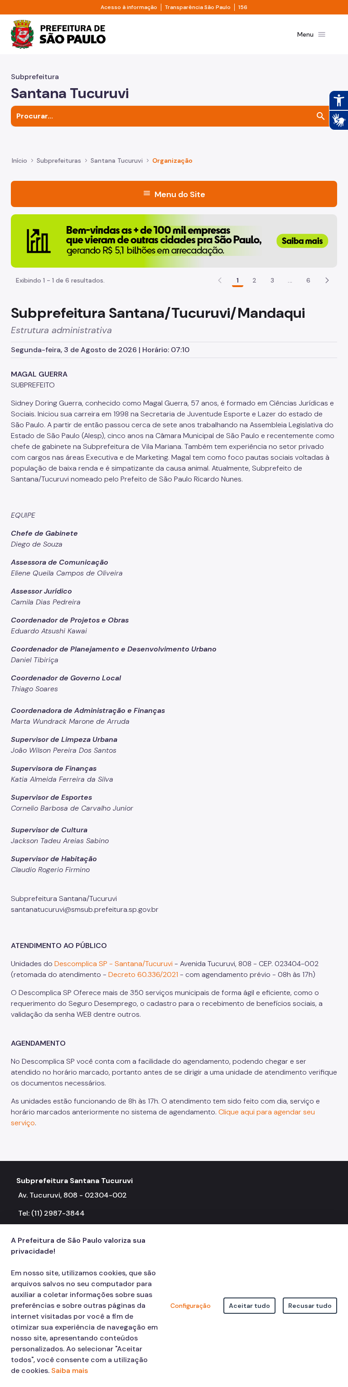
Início (19, 160)
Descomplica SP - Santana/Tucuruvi (113, 963)
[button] (327, 280)
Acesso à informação (129, 7)
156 (242, 7)
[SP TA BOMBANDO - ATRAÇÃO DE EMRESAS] (174, 240)
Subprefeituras (59, 160)
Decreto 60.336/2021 (143, 974)
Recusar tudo (310, 1306)
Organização (172, 160)
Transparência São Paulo (198, 7)
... (290, 280)
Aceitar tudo (249, 1306)
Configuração (190, 1306)
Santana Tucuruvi (117, 160)
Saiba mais (69, 1370)
